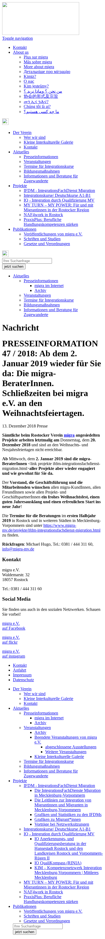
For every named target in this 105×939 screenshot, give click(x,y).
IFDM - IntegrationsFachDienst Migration (59, 190)
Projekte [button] (20, 185)
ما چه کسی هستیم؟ (41, 111)
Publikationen (24, 906)
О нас (29, 81)
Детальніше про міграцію (47, 71)
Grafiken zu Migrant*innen (57, 819)
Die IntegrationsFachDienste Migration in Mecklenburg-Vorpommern (67, 792)
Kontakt (20, 47)
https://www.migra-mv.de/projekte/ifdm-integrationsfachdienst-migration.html (51, 527)
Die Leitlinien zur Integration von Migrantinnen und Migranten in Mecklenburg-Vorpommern (62, 805)
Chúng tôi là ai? (37, 106)
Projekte (20, 780)
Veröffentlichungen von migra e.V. (53, 234)
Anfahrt (19, 670)
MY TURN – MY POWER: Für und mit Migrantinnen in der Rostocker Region (58, 207)
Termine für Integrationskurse (49, 166)
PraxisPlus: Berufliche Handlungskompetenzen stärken (51, 222)
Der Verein (22, 689)
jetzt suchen (13, 266)
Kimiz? (30, 76)
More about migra (39, 66)
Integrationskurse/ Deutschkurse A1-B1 (57, 195)
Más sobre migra (38, 62)
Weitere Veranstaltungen (65, 751)
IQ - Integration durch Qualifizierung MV (59, 200)
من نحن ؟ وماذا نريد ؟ (43, 91)
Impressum (22, 675)
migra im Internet (49, 285)
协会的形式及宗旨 (41, 96)
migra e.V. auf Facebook (13, 625)
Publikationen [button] (24, 229)
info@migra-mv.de (18, 549)
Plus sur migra (36, 57)
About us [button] (21, 52)
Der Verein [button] (22, 132)
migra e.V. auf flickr (11, 639)
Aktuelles (21, 276)
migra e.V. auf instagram (13, 653)
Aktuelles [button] (21, 152)
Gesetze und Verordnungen (47, 243)
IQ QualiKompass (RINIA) (57, 863)
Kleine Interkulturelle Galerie (48, 142)
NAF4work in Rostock (43, 214)
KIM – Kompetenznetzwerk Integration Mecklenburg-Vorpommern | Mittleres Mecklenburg (68, 872)
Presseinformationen (41, 156)
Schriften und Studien (42, 239)
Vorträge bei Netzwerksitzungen (61, 824)
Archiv (40, 290)
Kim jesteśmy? (36, 86)
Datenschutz (23, 679)
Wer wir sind (35, 137)
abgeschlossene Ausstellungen (70, 747)
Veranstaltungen (37, 161)
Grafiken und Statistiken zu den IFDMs (68, 814)
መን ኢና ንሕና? (36, 101)
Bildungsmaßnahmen (42, 171)
